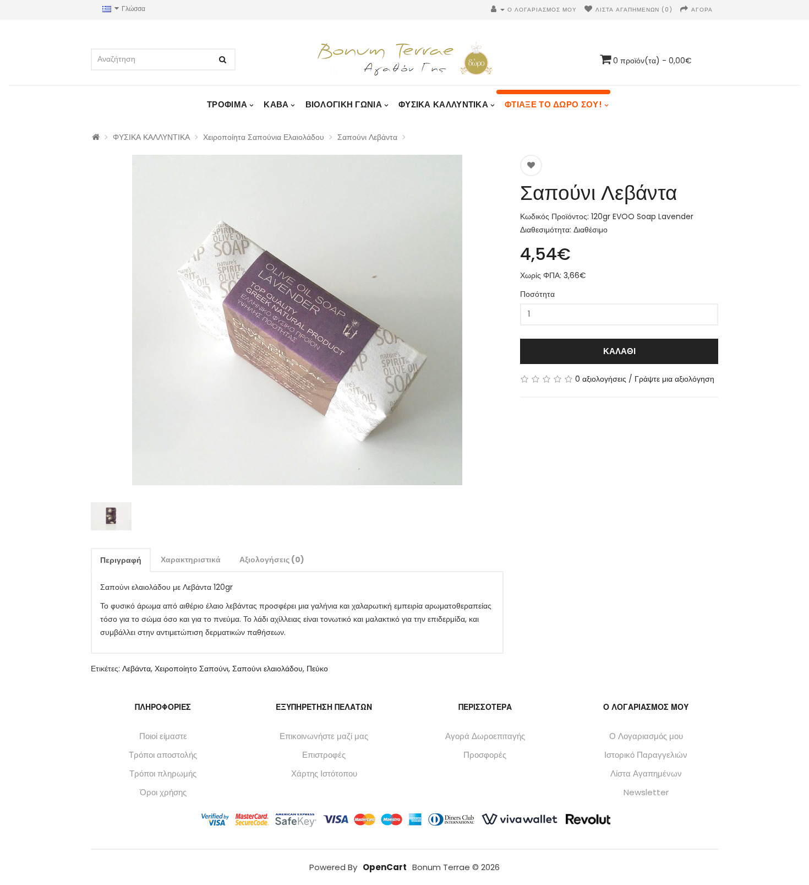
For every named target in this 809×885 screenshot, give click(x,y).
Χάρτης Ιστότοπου (324, 773)
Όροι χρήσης (163, 792)
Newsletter (646, 792)
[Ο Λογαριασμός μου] (498, 10)
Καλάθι (619, 351)
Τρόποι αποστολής (163, 755)
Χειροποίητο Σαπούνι (191, 668)
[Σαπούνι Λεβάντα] (297, 320)
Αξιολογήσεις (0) (271, 559)
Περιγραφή (120, 560)
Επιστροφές (324, 755)
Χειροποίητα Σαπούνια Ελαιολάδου (263, 137)
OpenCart (385, 867)
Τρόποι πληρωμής (162, 773)
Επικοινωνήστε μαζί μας (324, 736)
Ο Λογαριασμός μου (646, 736)
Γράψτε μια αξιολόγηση (674, 378)
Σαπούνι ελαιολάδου (267, 668)
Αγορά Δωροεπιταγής (485, 736)
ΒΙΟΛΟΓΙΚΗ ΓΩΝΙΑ (343, 104)
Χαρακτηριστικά (191, 559)
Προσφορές (484, 755)
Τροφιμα (227, 104)
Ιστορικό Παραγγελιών (645, 755)
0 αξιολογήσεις (600, 378)
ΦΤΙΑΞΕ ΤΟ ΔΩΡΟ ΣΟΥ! (553, 104)
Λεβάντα (136, 668)
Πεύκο (317, 668)
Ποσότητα (537, 294)
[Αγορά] (684, 10)
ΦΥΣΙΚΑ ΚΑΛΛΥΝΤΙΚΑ (443, 104)
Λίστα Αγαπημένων (646, 773)
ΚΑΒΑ (276, 104)
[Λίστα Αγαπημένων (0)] (588, 10)
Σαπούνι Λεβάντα (367, 137)
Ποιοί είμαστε (163, 736)
